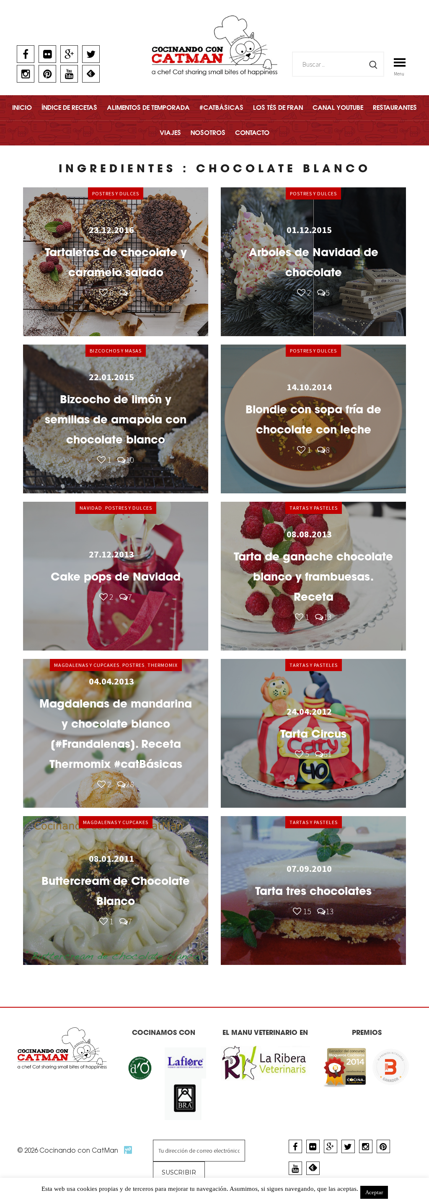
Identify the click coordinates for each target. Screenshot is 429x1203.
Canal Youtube (338, 107)
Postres (133, 665)
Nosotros (208, 133)
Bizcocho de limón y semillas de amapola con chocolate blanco (115, 419)
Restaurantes (395, 107)
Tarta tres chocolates (313, 891)
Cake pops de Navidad (116, 576)
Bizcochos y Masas (116, 350)
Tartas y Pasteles (313, 508)
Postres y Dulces (115, 193)
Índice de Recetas (69, 107)
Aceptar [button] (374, 1192)
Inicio (22, 107)
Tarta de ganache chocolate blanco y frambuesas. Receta (313, 577)
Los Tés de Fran (278, 107)
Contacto (252, 133)
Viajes (170, 133)
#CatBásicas (221, 107)
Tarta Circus (313, 734)
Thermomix (162, 665)
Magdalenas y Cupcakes (86, 665)
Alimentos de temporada (148, 107)
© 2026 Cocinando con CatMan (69, 1150)
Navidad (91, 508)
